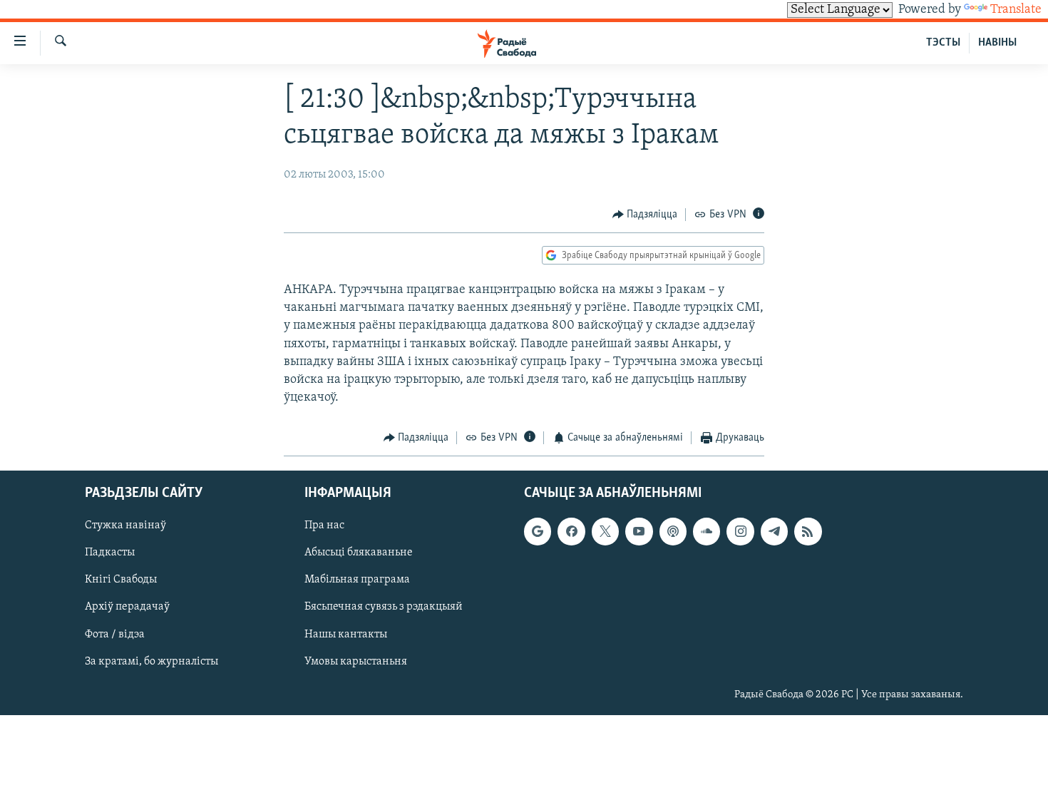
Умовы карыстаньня (355, 661)
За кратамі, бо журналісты (151, 661)
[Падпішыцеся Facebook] (571, 531)
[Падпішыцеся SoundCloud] (706, 531)
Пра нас (324, 525)
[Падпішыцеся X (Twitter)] (605, 531)
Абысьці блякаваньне (358, 552)
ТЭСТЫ (943, 42)
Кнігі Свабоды (121, 579)
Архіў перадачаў (127, 606)
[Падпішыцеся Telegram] (774, 531)
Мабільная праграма (357, 579)
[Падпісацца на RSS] (807, 531)
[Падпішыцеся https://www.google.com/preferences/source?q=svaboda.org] (537, 531)
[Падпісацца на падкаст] (673, 531)
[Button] (645, 214)
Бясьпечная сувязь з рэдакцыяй (383, 606)
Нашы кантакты (345, 634)
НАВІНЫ (997, 42)
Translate (1016, 10)
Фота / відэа (115, 634)
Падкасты (110, 552)
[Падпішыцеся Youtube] (638, 531)
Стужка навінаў (125, 525)
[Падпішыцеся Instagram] (740, 531)
